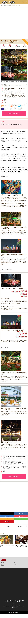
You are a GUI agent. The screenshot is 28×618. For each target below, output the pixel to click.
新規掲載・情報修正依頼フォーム (18, 606)
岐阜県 (15, 562)
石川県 (15, 564)
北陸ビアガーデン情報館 (14, 601)
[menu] (26, 2)
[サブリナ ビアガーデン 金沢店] (21, 526)
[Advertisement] (14, 24)
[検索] (23, 2)
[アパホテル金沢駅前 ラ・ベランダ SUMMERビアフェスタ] (7, 526)
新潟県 (2, 564)
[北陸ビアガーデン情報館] (8, 2)
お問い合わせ (14, 607)
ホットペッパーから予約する (13, 113)
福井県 (2, 565)
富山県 (2, 562)
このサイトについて (6, 606)
